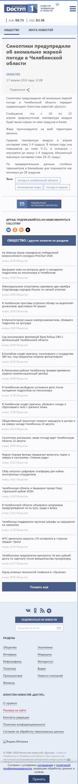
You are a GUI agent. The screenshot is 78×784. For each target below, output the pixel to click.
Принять (39, 779)
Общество (13, 74)
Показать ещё (39, 587)
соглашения (45, 765)
